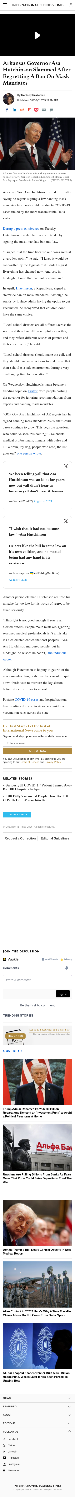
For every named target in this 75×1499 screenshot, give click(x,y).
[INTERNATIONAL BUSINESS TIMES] (38, 5)
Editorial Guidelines (55, 838)
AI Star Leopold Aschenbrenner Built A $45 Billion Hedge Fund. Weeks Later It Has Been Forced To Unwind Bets (36, 1432)
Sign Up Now (15, 1091)
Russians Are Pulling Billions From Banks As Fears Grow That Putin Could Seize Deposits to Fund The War (37, 1233)
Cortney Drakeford (33, 95)
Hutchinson (24, 288)
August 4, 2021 (43, 501)
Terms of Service (29, 762)
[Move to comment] (51, 109)
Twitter (32, 390)
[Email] (43, 109)
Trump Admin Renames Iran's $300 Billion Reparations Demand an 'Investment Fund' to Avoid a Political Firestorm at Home (37, 1168)
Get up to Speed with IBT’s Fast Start (49, 1085)
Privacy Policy (53, 762)
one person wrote (29, 453)
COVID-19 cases (26, 699)
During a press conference (21, 228)
